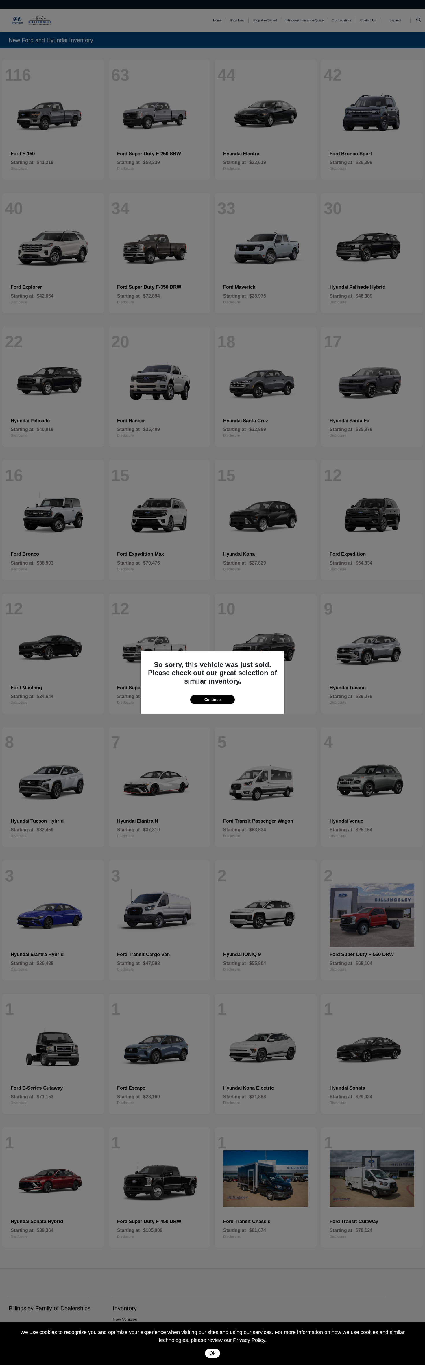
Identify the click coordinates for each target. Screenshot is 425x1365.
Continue (212, 699)
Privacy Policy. (250, 1340)
